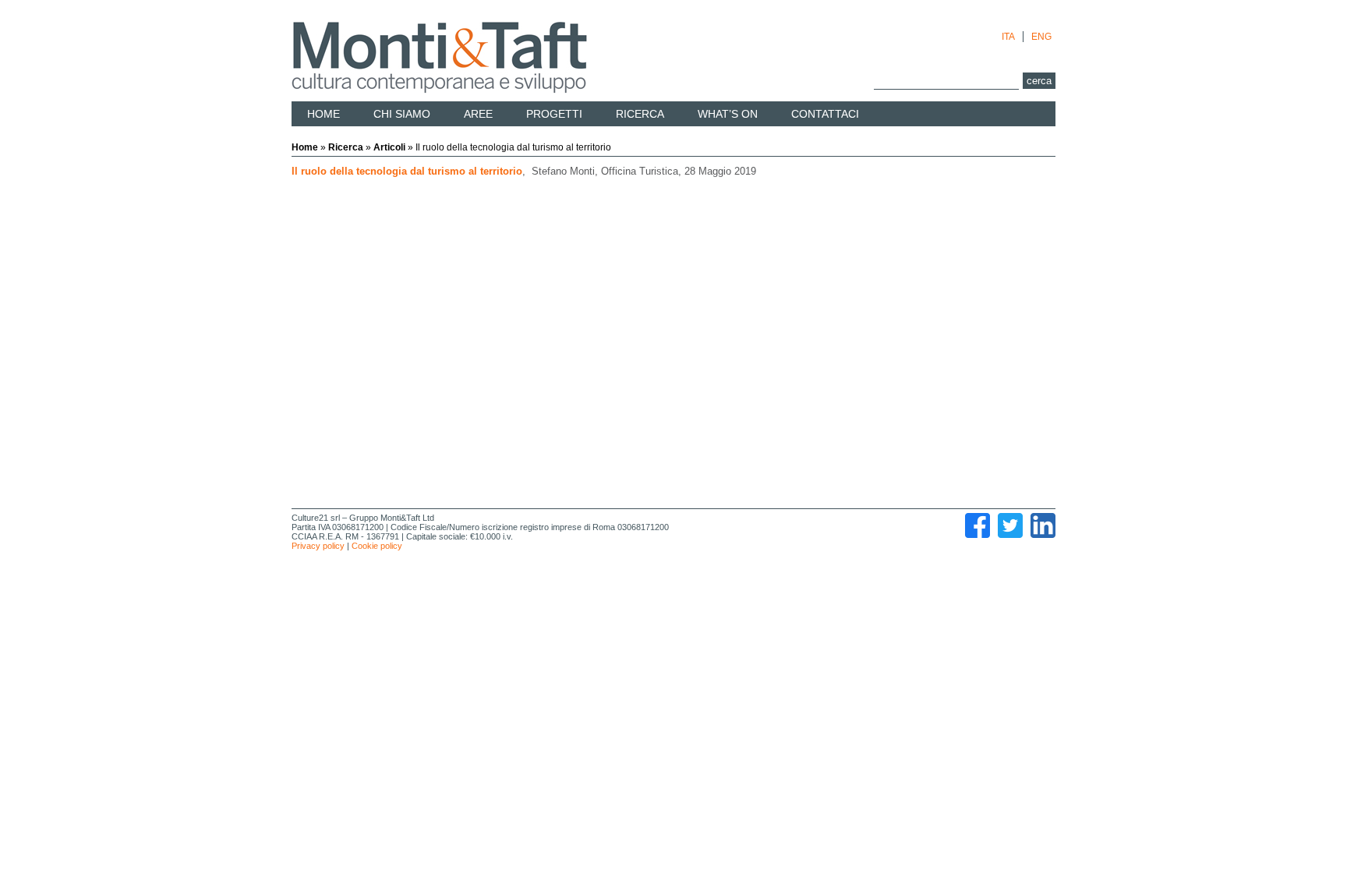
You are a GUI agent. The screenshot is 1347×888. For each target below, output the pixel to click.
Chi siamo (401, 114)
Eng (1041, 36)
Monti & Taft (439, 58)
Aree (478, 114)
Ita (1008, 36)
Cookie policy (377, 545)
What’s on (728, 114)
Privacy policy (318, 545)
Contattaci (825, 114)
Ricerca (640, 114)
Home (323, 114)
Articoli (389, 147)
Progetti (554, 114)
